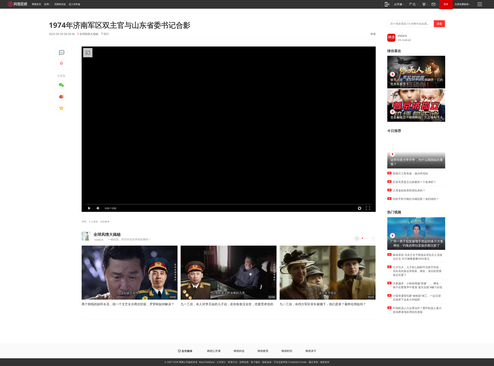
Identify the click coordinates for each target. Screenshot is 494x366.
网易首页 (36, 4)
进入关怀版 (74, 4)
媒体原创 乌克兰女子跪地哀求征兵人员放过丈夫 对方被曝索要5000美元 (417, 256)
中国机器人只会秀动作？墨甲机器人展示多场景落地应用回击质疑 (417, 310)
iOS (399, 40)
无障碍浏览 (60, 4)
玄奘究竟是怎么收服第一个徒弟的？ (414, 181)
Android (406, 40)
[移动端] (387, 4)
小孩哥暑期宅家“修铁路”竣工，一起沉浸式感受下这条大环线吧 (417, 297)
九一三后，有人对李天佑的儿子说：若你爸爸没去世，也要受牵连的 (227, 304)
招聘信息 (244, 362)
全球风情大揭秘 (88, 34)
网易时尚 (287, 351)
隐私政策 (267, 362)
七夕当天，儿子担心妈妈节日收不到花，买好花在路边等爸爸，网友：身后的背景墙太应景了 (417, 271)
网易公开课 (214, 351)
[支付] (425, 4)
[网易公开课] (399, 4)
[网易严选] (413, 4)
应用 (46, 4)
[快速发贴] (61, 52)
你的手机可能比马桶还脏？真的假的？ (416, 198)
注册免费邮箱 (462, 4)
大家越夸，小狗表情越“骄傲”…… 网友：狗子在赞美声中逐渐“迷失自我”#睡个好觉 (417, 285)
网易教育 (263, 351)
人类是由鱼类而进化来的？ (409, 190)
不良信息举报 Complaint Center (290, 362)
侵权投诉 (324, 362)
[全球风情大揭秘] (86, 236)
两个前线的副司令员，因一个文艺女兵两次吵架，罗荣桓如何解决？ (128, 304)
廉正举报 (313, 362)
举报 (373, 34)
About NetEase (207, 362)
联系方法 (232, 362)
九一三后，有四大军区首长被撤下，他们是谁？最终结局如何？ (323, 304)
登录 (446, 4)
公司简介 (221, 362)
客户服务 (255, 362)
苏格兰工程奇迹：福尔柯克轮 (410, 173)
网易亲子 (310, 351)
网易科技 (239, 351)
